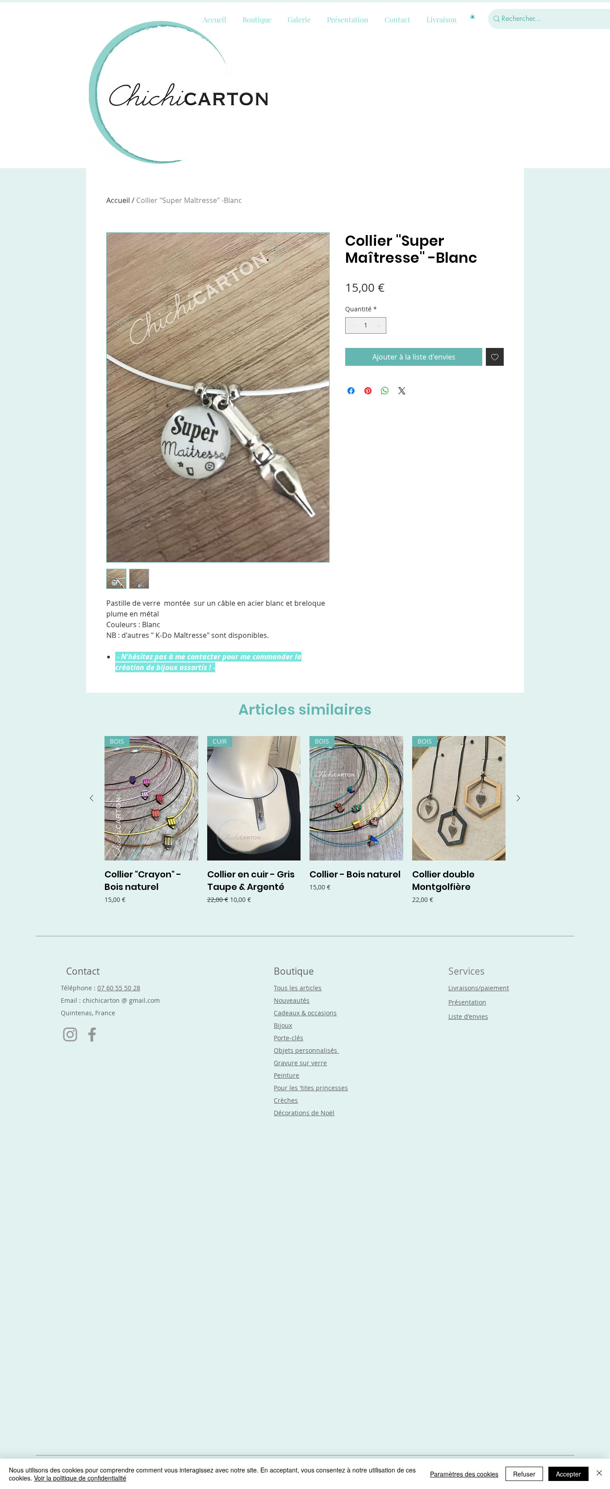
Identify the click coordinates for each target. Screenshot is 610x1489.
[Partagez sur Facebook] (351, 390)
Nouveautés (291, 1000)
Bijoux (283, 1025)
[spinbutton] (366, 325)
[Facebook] (92, 1034)
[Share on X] (402, 390)
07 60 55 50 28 (118, 988)
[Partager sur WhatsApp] (385, 390)
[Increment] (379, 325)
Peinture (286, 1075)
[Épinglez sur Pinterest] (368, 390)
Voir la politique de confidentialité (80, 1477)
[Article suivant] (518, 798)
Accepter (568, 1473)
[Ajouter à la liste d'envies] (495, 357)
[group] (305, 827)
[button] (472, 16)
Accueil (118, 200)
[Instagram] (70, 1034)
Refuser (524, 1473)
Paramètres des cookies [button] (464, 1473)
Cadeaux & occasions (305, 1013)
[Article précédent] (91, 798)
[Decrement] (352, 325)
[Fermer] (599, 1474)
